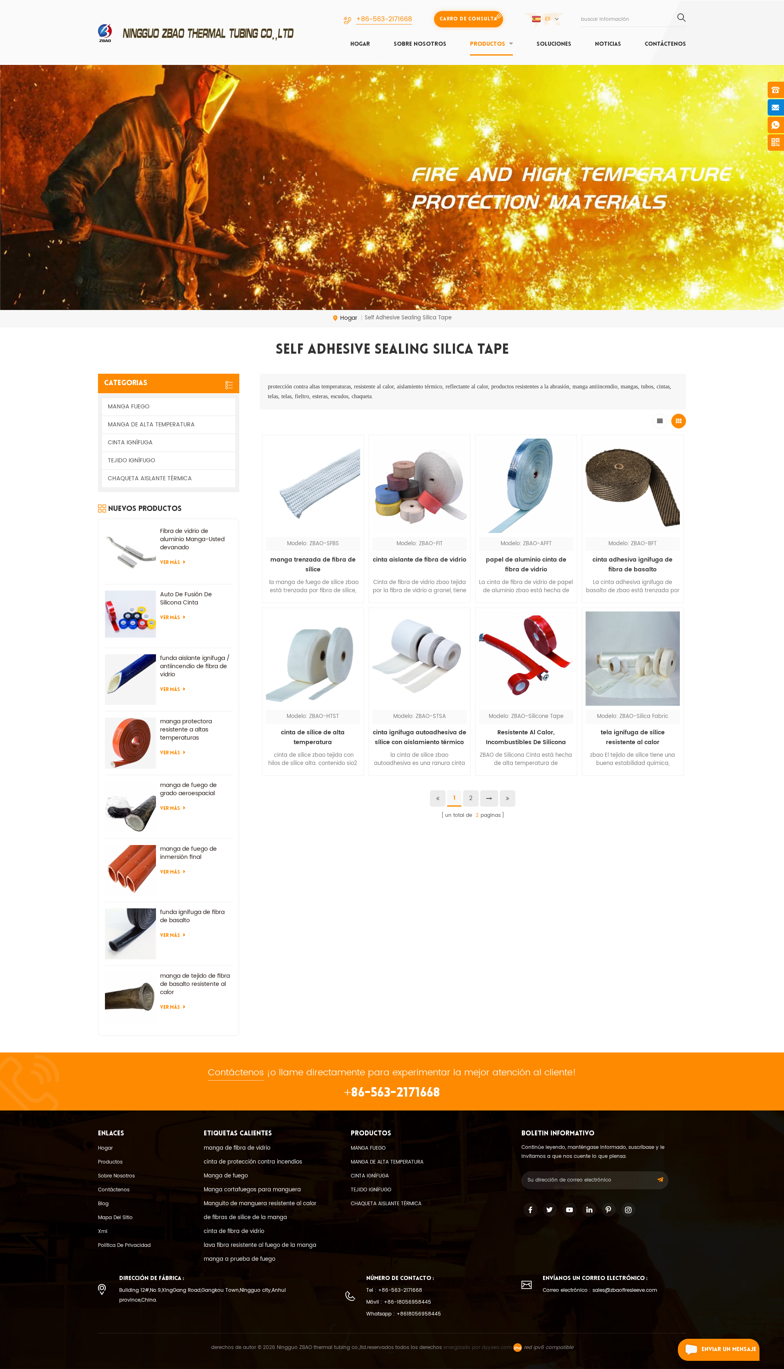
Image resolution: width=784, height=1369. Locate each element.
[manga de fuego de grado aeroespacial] (130, 806)
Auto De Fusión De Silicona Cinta (186, 599)
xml (102, 1231)
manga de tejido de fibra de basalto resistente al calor (195, 984)
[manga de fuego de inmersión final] (130, 870)
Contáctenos (665, 44)
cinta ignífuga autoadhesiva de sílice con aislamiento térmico (419, 737)
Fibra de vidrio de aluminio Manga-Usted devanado (192, 539)
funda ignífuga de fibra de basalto (192, 916)
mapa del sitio (115, 1218)
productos (487, 44)
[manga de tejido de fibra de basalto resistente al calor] (130, 997)
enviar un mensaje (729, 1350)
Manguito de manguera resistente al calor (260, 1204)
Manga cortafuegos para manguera (252, 1190)
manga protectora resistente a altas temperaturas (186, 730)
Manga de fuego (226, 1176)
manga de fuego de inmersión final (188, 853)
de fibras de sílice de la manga (245, 1217)
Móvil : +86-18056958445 (398, 1302)
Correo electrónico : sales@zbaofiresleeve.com (600, 1290)
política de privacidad (124, 1245)
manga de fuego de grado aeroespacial (188, 789)
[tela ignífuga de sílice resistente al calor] (633, 658)
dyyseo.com (497, 1347)
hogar (360, 44)
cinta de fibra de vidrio (234, 1231)
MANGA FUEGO (128, 406)
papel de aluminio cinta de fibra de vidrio (526, 564)
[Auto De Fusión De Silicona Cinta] (130, 616)
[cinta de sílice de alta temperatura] (313, 658)
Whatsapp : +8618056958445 (403, 1314)
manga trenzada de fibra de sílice (313, 564)
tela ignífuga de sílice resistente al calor (633, 737)
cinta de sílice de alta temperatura (313, 737)
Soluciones (554, 44)
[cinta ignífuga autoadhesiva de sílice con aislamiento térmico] (419, 658)
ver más (312, 780)
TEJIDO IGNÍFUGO (131, 460)
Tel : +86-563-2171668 (394, 1290)
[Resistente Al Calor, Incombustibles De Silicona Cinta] (526, 658)
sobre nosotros (420, 44)
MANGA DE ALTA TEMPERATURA (151, 424)
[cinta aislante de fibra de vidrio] (419, 486)
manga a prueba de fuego (239, 1259)
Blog (103, 1204)
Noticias (608, 44)
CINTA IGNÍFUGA (130, 442)
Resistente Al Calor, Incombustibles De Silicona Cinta (526, 737)
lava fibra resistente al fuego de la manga (260, 1245)
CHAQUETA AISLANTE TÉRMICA (150, 478)
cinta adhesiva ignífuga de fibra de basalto (632, 564)
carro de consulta (468, 19)
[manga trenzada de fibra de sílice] (313, 486)
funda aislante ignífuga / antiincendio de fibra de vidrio (195, 666)
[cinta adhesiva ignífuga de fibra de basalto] (633, 486)
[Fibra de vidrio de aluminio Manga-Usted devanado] (130, 552)
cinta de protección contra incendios (253, 1162)
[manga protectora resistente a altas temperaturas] (130, 743)
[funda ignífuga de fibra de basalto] (130, 933)
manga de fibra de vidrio (237, 1148)
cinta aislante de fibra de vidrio (419, 559)
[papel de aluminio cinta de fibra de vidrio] (526, 486)
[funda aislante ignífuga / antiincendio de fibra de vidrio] (130, 679)
